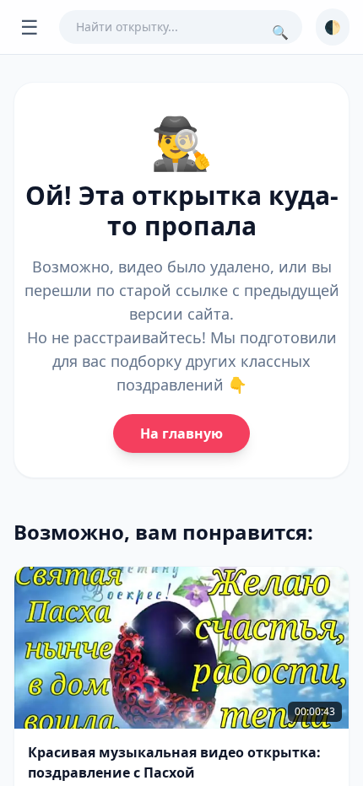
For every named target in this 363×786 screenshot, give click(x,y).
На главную (181, 433)
